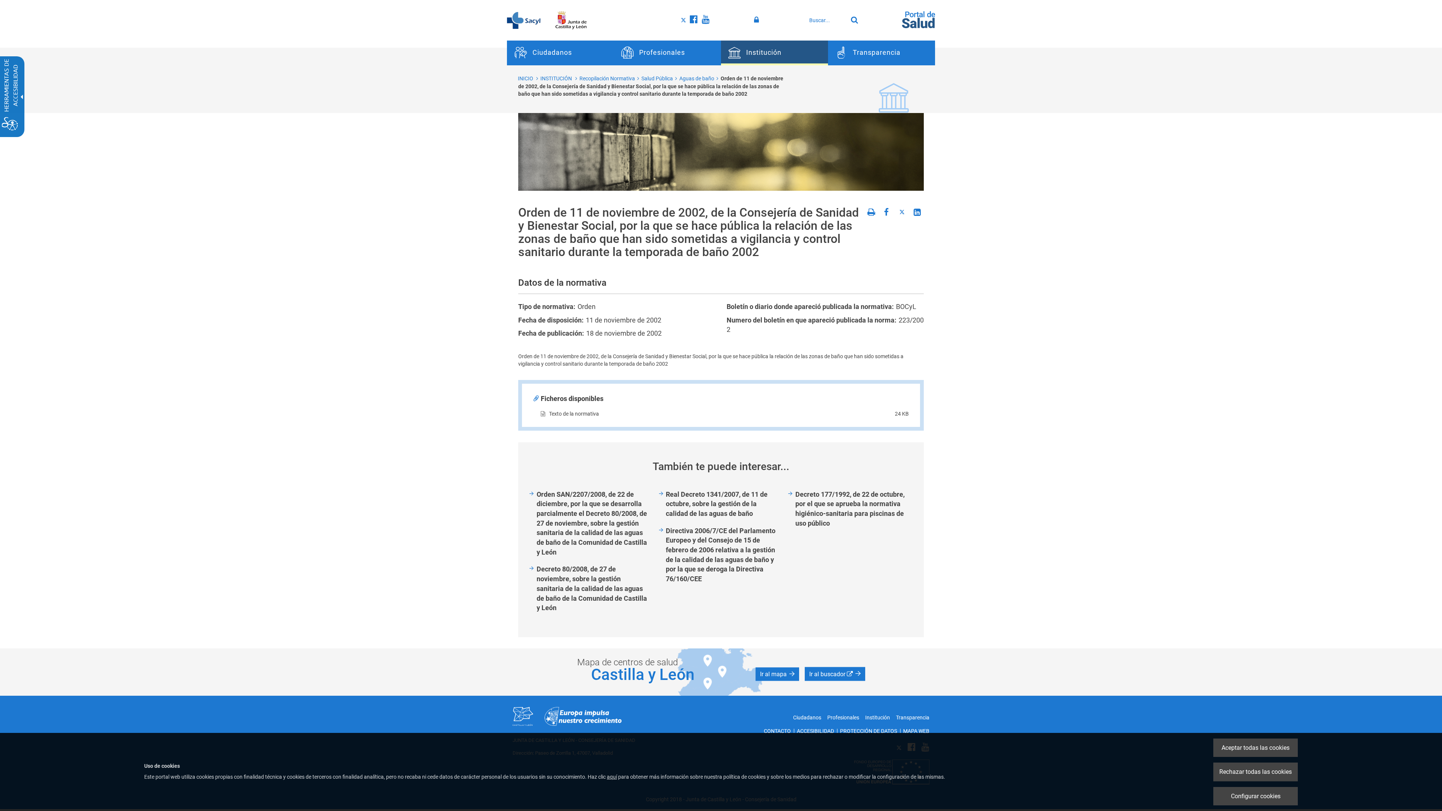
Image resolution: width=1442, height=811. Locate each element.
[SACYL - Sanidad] (523, 20)
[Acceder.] (757, 20)
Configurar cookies (1256, 796)
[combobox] (826, 20)
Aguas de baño (696, 78)
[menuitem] (560, 53)
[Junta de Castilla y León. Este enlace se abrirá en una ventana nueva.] (571, 20)
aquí (612, 777)
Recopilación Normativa (607, 78)
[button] (777, 674)
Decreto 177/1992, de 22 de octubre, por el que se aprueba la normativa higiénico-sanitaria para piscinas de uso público (850, 508)
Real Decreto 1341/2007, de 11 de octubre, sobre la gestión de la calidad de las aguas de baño (717, 503)
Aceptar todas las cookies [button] (1256, 747)
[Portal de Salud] (918, 19)
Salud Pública (657, 78)
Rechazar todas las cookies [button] (1255, 771)
